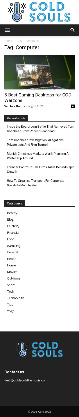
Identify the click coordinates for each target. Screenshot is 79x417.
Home (8, 41)
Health (11, 259)
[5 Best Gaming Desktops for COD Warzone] (39, 72)
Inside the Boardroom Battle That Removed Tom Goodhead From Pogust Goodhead (40, 129)
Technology (15, 298)
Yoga (10, 311)
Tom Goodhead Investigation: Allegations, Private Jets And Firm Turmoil (35, 142)
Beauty (12, 213)
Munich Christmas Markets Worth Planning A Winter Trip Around (38, 156)
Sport (11, 285)
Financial (13, 232)
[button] (7, 30)
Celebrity (13, 226)
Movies (12, 272)
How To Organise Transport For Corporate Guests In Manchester (36, 183)
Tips (10, 304)
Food (10, 239)
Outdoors (14, 278)
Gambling (13, 246)
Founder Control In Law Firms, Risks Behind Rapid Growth (40, 169)
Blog (10, 219)
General (12, 252)
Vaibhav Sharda (14, 106)
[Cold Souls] (39, 12)
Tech (10, 291)
